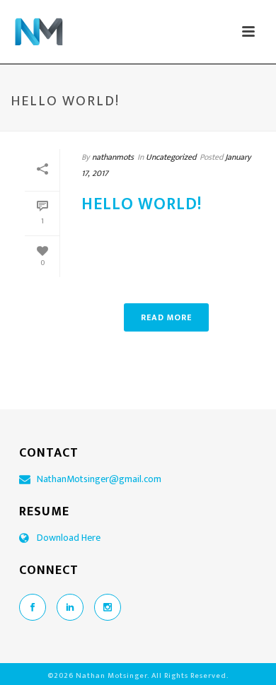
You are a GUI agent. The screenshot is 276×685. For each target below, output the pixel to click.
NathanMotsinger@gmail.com (99, 479)
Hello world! (141, 204)
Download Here (68, 538)
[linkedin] (70, 607)
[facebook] (32, 607)
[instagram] (107, 607)
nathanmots (113, 157)
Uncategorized (171, 157)
